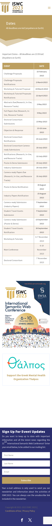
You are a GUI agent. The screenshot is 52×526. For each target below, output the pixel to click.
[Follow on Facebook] (21, 520)
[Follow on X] (30, 520)
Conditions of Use (13, 511)
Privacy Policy (28, 511)
